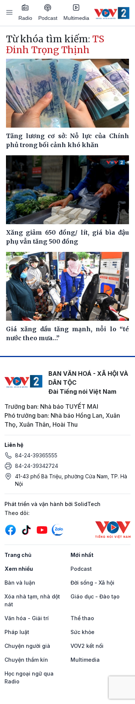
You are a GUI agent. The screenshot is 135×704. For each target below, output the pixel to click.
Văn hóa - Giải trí (26, 618)
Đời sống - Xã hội (92, 582)
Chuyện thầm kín (26, 659)
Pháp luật (16, 632)
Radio (25, 18)
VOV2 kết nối (87, 646)
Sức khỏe (82, 632)
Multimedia (76, 18)
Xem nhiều (18, 569)
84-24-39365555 (36, 455)
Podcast (47, 18)
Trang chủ (18, 555)
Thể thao (82, 618)
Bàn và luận (19, 582)
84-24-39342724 (36, 466)
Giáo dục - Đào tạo (95, 596)
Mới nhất (81, 555)
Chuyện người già (27, 646)
